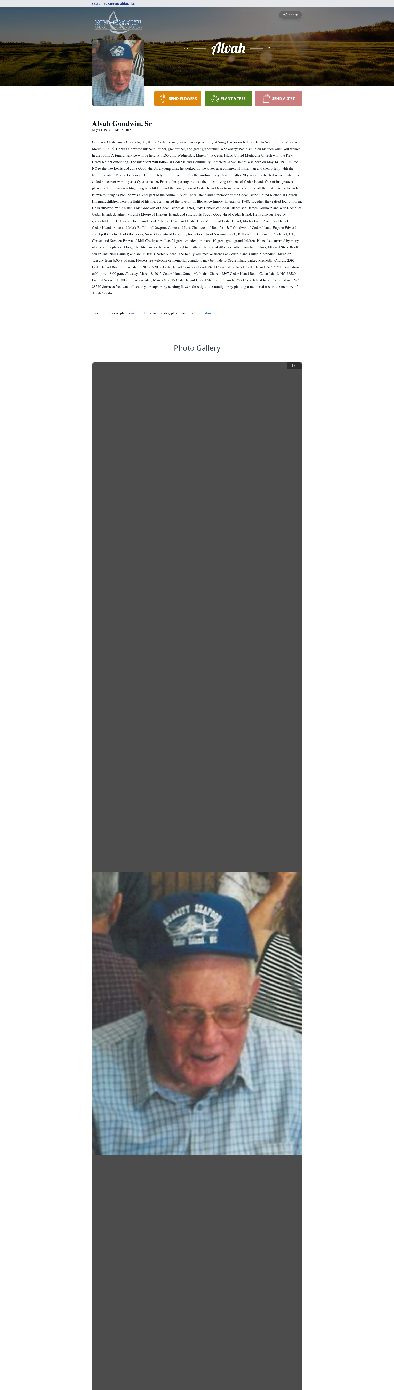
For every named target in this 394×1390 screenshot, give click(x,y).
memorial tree (141, 312)
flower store (203, 312)
